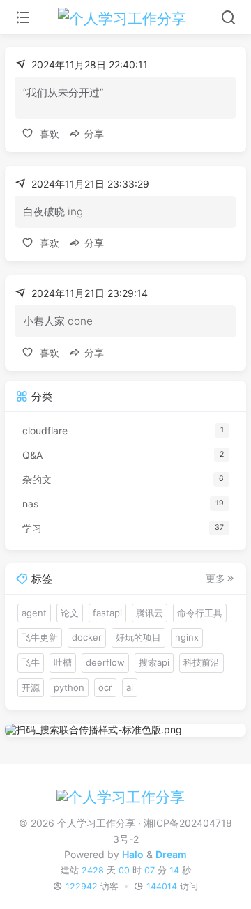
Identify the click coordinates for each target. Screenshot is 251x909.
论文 (70, 612)
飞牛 (31, 662)
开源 (31, 687)
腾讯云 (149, 612)
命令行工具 (199, 612)
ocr (105, 687)
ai (129, 687)
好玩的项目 (138, 637)
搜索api (154, 662)
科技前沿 (201, 662)
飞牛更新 (40, 637)
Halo (133, 854)
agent (34, 612)
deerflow (105, 662)
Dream (171, 854)
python (69, 687)
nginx (187, 637)
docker (87, 637)
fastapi (107, 612)
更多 (215, 578)
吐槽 (63, 662)
